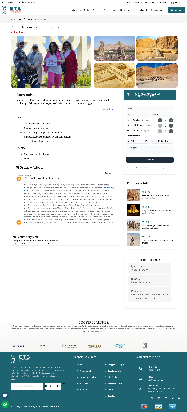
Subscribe (53, 386)
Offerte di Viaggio (135, 2)
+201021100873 (9, 2)
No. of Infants (138, 130)
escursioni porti (140, 10)
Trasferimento (114, 371)
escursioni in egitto (120, 10)
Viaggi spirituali (115, 383)
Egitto (110, 390)
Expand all (109, 173)
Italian (177, 2)
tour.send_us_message (155, 168)
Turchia (111, 396)
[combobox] (154, 114)
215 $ (147, 236)
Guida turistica (152, 2)
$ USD (163, 2)
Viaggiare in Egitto (80, 10)
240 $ (147, 191)
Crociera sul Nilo (100, 10)
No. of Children (140, 125)
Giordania (112, 377)
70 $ (147, 206)
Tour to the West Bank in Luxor (43, 178)
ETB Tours (54, 406)
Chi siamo (84, 383)
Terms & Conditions (89, 377)
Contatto (84, 390)
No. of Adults (138, 120)
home (13, 19)
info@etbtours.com (27, 2)
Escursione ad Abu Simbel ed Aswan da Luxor (155, 196)
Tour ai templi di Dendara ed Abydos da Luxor (155, 226)
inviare (150, 159)
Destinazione (156, 10)
